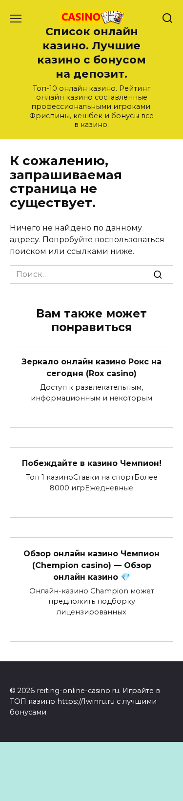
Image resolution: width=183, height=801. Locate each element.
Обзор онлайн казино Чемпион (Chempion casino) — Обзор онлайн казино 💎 (91, 564)
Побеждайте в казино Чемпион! (92, 463)
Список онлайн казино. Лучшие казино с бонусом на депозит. (91, 52)
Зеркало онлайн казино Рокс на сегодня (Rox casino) (91, 367)
